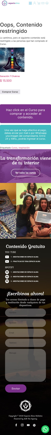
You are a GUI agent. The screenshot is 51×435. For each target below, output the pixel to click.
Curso (14, 147)
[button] (30, 3)
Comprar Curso (10, 91)
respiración (24, 147)
